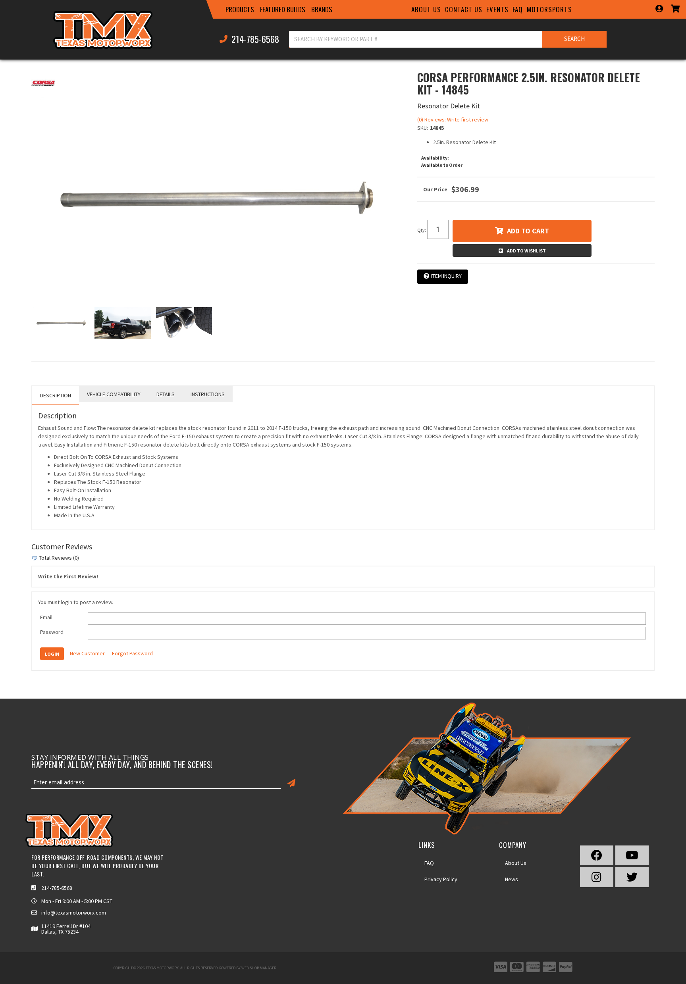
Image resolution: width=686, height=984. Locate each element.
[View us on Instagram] (596, 877)
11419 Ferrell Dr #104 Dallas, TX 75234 (66, 928)
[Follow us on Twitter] (632, 877)
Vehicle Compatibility (114, 394)
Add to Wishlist (526, 251)
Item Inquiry (446, 275)
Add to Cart (528, 230)
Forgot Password (132, 653)
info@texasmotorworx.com (73, 912)
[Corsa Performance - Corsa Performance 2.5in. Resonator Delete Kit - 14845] (43, 82)
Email (46, 617)
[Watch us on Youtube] (632, 855)
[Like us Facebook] (596, 855)
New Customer (87, 653)
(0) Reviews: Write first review (452, 119)
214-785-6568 (56, 888)
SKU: (422, 127)
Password (52, 631)
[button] (239, 9)
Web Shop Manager (258, 968)
